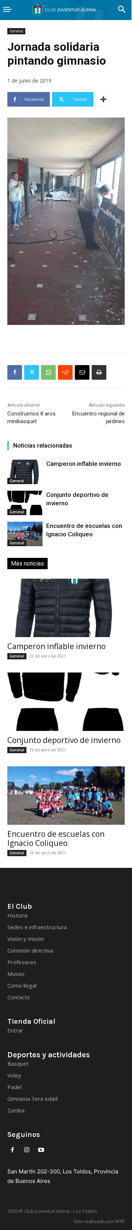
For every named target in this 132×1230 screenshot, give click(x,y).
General (16, 31)
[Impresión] (99, 372)
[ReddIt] (65, 372)
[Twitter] (31, 372)
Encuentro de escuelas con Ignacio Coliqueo (55, 838)
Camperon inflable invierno (83, 463)
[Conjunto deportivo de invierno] (25, 503)
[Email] (82, 372)
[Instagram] (27, 1150)
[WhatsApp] (48, 372)
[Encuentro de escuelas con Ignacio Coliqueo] (25, 534)
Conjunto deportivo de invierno (64, 740)
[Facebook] (14, 372)
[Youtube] (41, 1150)
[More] (103, 99)
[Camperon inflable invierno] (25, 472)
